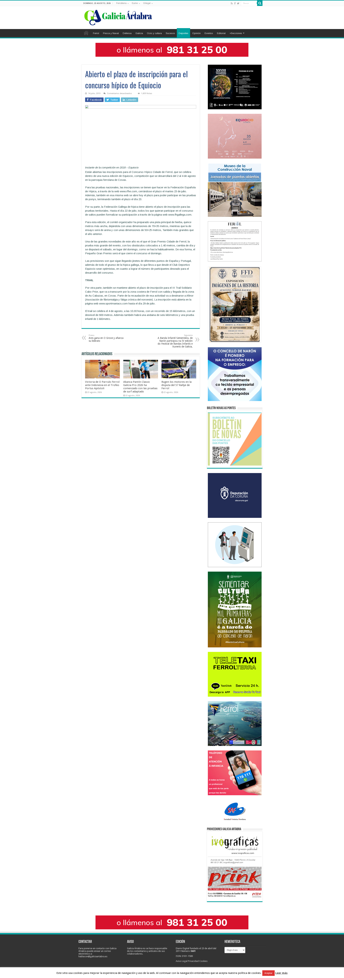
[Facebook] (235, 3)
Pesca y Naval (111, 33)
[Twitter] (238, 3)
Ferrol (96, 33)
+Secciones (236, 33)
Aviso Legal (181, 961)
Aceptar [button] (268, 973)
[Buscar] (259, 3)
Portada (86, 33)
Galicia (139, 33)
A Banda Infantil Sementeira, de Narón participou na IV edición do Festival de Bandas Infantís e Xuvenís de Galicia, (175, 341)
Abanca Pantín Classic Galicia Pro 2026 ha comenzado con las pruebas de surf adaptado (140, 386)
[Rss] (231, 3)
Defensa (127, 33)
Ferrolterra (121, 3)
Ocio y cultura (154, 33)
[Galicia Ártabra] (118, 17)
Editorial (221, 33)
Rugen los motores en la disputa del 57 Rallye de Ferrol (176, 385)
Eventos (209, 33)
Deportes (183, 33)
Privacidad (193, 961)
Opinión (196, 33)
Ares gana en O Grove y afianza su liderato (106, 338)
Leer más (281, 973)
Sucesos (170, 33)
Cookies (203, 961)
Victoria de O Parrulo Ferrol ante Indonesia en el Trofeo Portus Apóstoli (102, 385)
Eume (135, 3)
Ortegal (146, 3)
